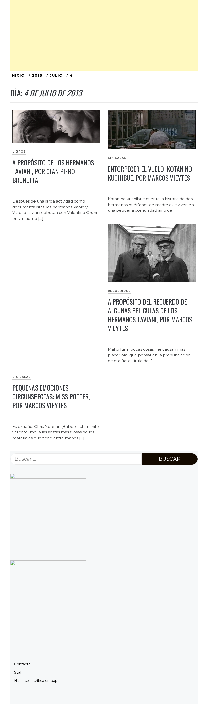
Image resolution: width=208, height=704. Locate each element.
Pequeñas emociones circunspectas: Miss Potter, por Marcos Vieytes (51, 396)
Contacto (22, 664)
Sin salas (117, 158)
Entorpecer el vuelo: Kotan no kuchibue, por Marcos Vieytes (150, 173)
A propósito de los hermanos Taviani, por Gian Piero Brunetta (53, 171)
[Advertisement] (104, 35)
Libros (19, 151)
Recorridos (119, 291)
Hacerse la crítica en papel (37, 680)
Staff (18, 672)
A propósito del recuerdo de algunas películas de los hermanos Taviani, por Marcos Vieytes (150, 315)
